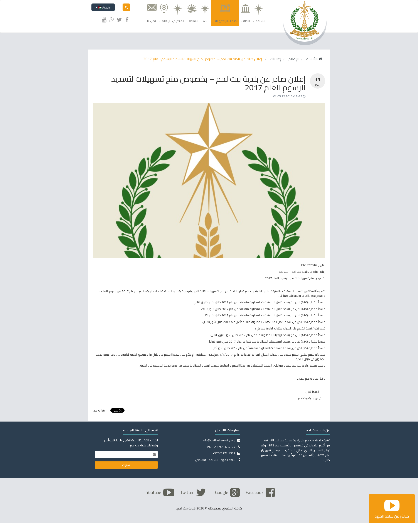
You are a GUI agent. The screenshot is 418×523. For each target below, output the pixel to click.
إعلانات (275, 58)
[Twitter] (119, 19)
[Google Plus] (111, 19)
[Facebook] (127, 19)
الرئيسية (312, 58)
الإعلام (293, 58)
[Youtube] (104, 19)
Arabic (106, 7)
